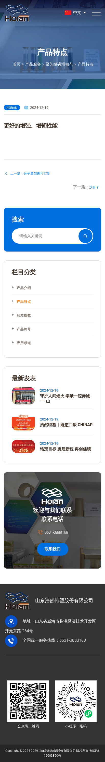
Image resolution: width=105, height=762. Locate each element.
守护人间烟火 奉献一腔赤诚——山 (65, 398)
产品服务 (33, 64)
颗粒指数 (24, 315)
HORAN (12, 108)
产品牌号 (24, 329)
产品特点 (86, 64)
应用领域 (24, 343)
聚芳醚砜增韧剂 (59, 64)
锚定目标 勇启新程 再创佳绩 (65, 448)
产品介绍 (24, 288)
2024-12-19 (49, 390)
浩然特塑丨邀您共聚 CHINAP (66, 424)
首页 (17, 64)
